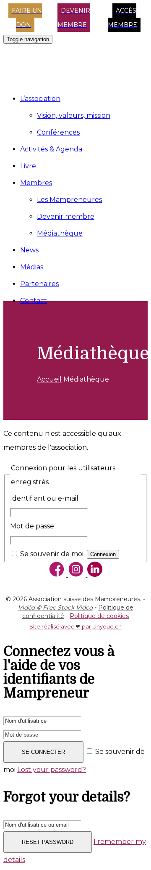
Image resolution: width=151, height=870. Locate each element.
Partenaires (39, 284)
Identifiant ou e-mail (44, 498)
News (29, 250)
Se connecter (43, 752)
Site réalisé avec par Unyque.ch (75, 626)
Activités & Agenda (51, 149)
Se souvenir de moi (51, 554)
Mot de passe (32, 526)
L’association (40, 99)
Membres (36, 183)
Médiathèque (60, 233)
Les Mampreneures (69, 200)
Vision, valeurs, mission (73, 115)
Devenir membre (65, 216)
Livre (28, 166)
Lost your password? (51, 770)
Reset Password (47, 842)
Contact (33, 301)
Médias (31, 267)
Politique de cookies (99, 616)
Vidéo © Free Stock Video (55, 607)
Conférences (58, 132)
